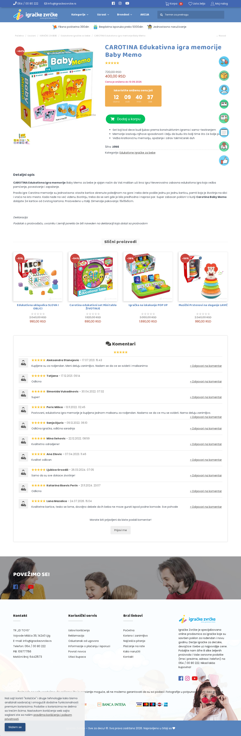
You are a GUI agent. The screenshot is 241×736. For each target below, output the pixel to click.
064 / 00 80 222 (27, 3)
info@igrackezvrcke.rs (61, 3)
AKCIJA (144, 14)
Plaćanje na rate (134, 646)
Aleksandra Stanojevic (63, 360)
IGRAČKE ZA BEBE (48, 35)
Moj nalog (221, 3)
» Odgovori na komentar (206, 366)
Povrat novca (77, 651)
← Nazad (221, 35)
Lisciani (32, 35)
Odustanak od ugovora (83, 641)
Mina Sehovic (56, 438)
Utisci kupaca (77, 657)
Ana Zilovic (54, 454)
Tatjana (52, 376)
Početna (19, 35)
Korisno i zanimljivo (135, 636)
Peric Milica (55, 407)
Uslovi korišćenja (79, 630)
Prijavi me (120, 530)
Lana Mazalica (57, 501)
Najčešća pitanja (134, 641)
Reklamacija (76, 636)
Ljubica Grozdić (57, 470)
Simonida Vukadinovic (63, 391)
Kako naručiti (131, 651)
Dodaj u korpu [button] (127, 119)
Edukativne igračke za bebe (75, 35)
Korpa (175, 3)
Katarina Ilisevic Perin (62, 485)
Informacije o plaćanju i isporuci (89, 646)
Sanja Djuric (55, 423)
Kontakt (128, 657)
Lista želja (198, 3)
